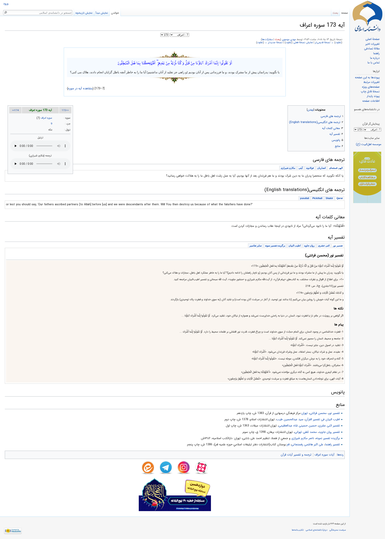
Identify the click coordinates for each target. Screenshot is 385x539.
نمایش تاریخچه (83, 13)
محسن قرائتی (318, 413)
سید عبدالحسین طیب (290, 419)
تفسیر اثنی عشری (329, 425)
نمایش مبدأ (102, 13)
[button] (341, 109)
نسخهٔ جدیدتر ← (273, 43)
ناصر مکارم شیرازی (302, 438)
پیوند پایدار (373, 96)
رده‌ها (340, 454)
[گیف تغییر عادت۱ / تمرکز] (367, 177)
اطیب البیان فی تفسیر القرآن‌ (322, 419)
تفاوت (338, 43)
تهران (304, 413)
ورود (5, 3)
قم (288, 444)
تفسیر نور (334, 413)
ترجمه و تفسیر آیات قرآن (296, 454)
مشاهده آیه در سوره (80, 88)
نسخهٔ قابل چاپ (370, 91)
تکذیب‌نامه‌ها (298, 530)
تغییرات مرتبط (371, 82)
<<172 (65, 110)
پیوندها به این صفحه (367, 77)
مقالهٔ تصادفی (372, 48)
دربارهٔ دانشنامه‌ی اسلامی (316, 530)
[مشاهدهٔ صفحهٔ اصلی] (367, 16)
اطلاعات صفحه (371, 101)
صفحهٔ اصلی (373, 39)
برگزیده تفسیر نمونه (328, 438)
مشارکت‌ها (267, 40)
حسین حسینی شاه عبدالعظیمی (298, 425)
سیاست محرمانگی (337, 530)
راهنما (376, 53)
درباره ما (375, 58)
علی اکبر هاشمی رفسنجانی (307, 444)
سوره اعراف (46, 118)
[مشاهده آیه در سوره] (175, 54)
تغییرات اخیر (372, 44)
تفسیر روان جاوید (329, 432)
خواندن (115, 13)
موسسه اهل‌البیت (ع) (368, 144)
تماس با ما (373, 62)
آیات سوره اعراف (324, 454)
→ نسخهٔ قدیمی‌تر (324, 43)
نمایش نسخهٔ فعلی (303, 43)
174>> (15, 110)
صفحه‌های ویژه (371, 87)
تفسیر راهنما (332, 444)
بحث (277, 40)
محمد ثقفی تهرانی (306, 432)
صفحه (344, 13)
